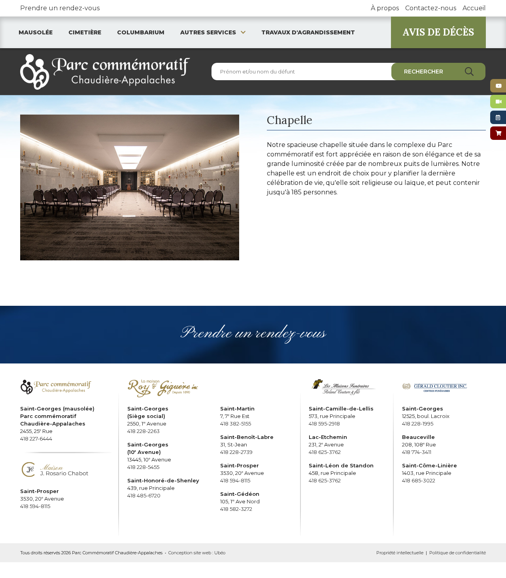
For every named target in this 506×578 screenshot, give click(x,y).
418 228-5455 (143, 467)
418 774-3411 (416, 452)
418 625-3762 (325, 452)
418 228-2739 (236, 452)
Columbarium (140, 32)
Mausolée (36, 32)
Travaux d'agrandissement (308, 32)
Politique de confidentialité (457, 552)
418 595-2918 (324, 423)
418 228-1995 (417, 423)
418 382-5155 (235, 423)
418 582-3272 (236, 509)
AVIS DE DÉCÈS (438, 32)
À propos (385, 8)
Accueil (474, 8)
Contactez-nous (430, 8)
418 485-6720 (143, 495)
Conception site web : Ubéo (196, 552)
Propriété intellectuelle (399, 552)
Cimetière (84, 32)
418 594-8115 (35, 506)
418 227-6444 (36, 438)
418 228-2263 (143, 431)
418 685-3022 (418, 480)
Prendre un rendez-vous (60, 8)
